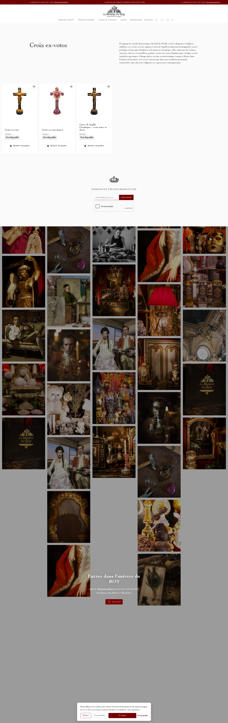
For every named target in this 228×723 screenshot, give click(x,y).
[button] (66, 20)
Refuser (86, 715)
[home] (114, 11)
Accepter (122, 715)
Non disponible (12, 137)
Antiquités (148, 20)
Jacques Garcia (131, 2)
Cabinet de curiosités (108, 20)
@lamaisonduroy (106, 589)
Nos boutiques (136, 20)
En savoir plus (142, 715)
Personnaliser (99, 715)
